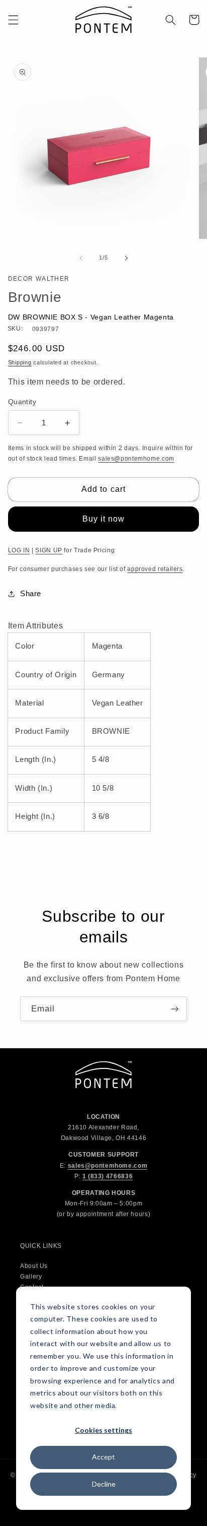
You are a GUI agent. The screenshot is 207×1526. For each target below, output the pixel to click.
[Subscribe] (174, 1008)
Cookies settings (103, 1430)
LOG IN (19, 550)
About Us (34, 1265)
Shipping (20, 362)
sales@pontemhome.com (136, 458)
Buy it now (103, 519)
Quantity (22, 402)
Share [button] (30, 594)
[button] (13, 19)
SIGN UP (48, 550)
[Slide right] (126, 258)
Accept (103, 1456)
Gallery (31, 1276)
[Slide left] (81, 258)
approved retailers (154, 569)
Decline (104, 1484)
